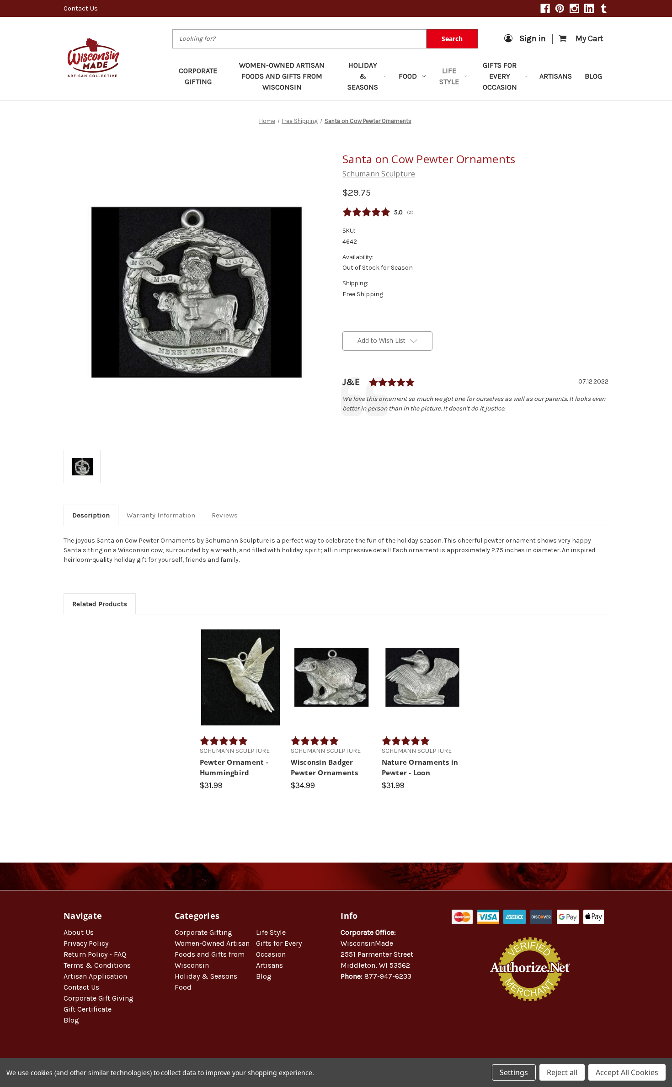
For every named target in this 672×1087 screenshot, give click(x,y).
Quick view (240, 669)
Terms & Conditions (97, 965)
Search (452, 38)
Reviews (225, 515)
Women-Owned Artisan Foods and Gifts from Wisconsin (282, 76)
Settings (514, 1072)
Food (408, 76)
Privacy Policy (86, 943)
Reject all (562, 1072)
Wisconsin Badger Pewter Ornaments (324, 767)
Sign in (532, 38)
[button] (530, 1030)
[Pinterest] (560, 8)
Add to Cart (240, 685)
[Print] (378, 428)
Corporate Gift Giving (98, 998)
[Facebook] (545, 8)
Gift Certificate (88, 1009)
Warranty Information (161, 515)
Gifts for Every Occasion (500, 76)
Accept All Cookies (627, 1072)
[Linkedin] (589, 8)
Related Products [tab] (99, 604)
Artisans (555, 76)
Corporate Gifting (198, 76)
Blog (593, 76)
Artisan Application (95, 976)
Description (91, 515)
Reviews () (475, 212)
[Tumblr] (603, 8)
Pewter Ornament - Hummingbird (234, 767)
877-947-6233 (387, 976)
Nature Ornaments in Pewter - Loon (420, 767)
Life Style (449, 76)
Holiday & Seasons (362, 76)
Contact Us (81, 8)
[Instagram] (574, 8)
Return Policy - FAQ (95, 954)
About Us (79, 932)
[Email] (362, 428)
